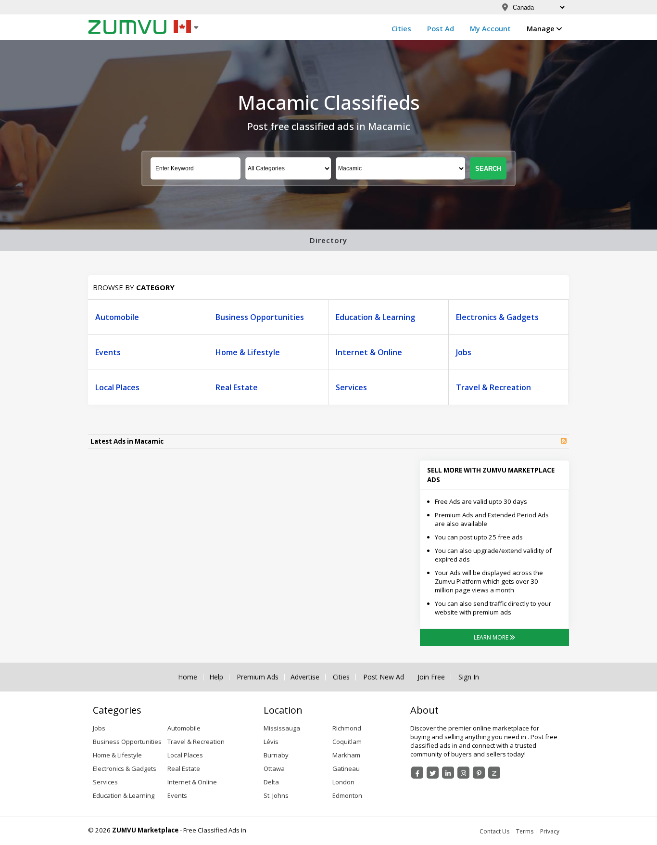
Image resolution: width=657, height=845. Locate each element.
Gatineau (346, 768)
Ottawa (274, 768)
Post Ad (440, 28)
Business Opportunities (259, 317)
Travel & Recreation (493, 387)
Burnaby (276, 755)
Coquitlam (347, 741)
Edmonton (347, 795)
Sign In (468, 677)
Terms (524, 831)
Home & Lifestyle (247, 352)
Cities (401, 28)
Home (187, 677)
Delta (271, 782)
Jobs (463, 352)
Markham (346, 755)
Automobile (117, 317)
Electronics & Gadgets (497, 317)
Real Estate (236, 387)
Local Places (117, 387)
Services (351, 387)
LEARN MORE (492, 637)
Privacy (549, 831)
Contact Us (494, 831)
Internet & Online (369, 352)
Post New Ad (383, 677)
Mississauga (282, 728)
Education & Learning (375, 317)
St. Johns (276, 795)
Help (216, 677)
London (343, 782)
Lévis (271, 741)
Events (108, 352)
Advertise (305, 677)
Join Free (431, 677)
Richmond (346, 728)
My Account (490, 28)
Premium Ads (257, 677)
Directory (328, 240)
